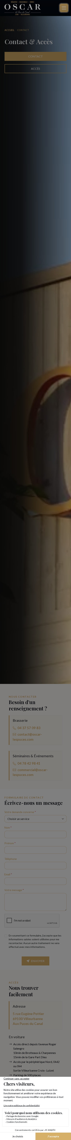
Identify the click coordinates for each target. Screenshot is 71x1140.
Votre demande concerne (20, 812)
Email (8, 874)
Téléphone (10, 858)
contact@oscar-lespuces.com (27, 736)
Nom (8, 827)
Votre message (14, 890)
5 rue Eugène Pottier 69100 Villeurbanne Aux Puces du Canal (28, 1019)
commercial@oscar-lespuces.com (30, 772)
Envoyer (37, 961)
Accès (35, 68)
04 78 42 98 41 (28, 763)
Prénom (10, 843)
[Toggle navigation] (64, 8)
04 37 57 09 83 (28, 728)
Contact (35, 56)
